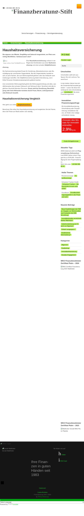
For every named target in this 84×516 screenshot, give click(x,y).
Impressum (42, 488)
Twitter (63, 454)
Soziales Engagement (69, 255)
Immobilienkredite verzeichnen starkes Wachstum (71, 219)
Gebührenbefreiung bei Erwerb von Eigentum (70, 225)
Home (5, 43)
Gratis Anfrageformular (71, 141)
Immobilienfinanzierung (69, 251)
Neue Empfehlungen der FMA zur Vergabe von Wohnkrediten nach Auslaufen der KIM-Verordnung (71, 212)
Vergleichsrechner (24, 104)
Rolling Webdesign (43, 497)
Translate (15, 504)
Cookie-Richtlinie (42, 492)
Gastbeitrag (65, 248)
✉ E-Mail (65, 54)
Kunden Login (66, 60)
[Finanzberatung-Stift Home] (42, 19)
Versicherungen (16, 43)
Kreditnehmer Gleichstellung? (66, 234)
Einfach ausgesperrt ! (68, 229)
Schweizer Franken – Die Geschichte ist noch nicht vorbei (70, 186)
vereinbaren (68, 92)
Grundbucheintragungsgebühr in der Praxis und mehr (71, 195)
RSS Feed (63, 461)
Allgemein (65, 245)
